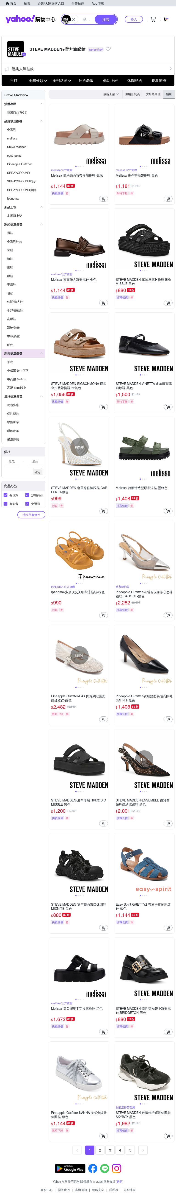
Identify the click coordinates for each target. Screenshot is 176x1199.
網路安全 (98, 1190)
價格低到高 (132, 94)
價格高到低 (153, 94)
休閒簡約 (134, 80)
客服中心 (46, 1190)
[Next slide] (107, 134)
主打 (13, 80)
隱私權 (113, 1190)
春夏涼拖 (158, 80)
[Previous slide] (52, 134)
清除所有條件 (31, 514)
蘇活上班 (110, 80)
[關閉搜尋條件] (73, 19)
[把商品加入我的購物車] (103, 199)
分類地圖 (129, 1190)
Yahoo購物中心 (30, 19)
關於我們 (64, 1190)
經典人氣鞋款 (23, 68)
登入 (133, 19)
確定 (38, 472)
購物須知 (81, 1190)
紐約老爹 (86, 80)
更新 (119, 1181)
